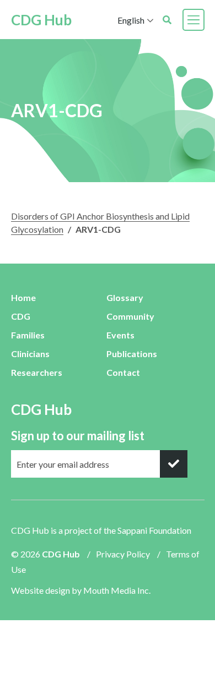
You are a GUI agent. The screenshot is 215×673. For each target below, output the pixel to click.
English (130, 20)
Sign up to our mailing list (77, 435)
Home (23, 297)
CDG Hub (41, 20)
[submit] (173, 464)
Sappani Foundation (154, 530)
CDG (20, 316)
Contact (123, 372)
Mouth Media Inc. (116, 590)
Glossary (124, 297)
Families (28, 335)
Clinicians (30, 353)
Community (130, 316)
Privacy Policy (123, 554)
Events (120, 335)
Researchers (36, 372)
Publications (131, 353)
